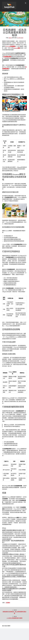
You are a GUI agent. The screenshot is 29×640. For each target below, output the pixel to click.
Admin (10, 37)
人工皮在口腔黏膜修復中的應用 (14, 618)
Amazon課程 (16, 48)
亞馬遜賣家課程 (7, 56)
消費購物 (8, 602)
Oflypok (10, 46)
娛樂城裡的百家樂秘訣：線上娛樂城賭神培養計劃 (14, 612)
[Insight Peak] (9, 9)
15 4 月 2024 (20, 37)
